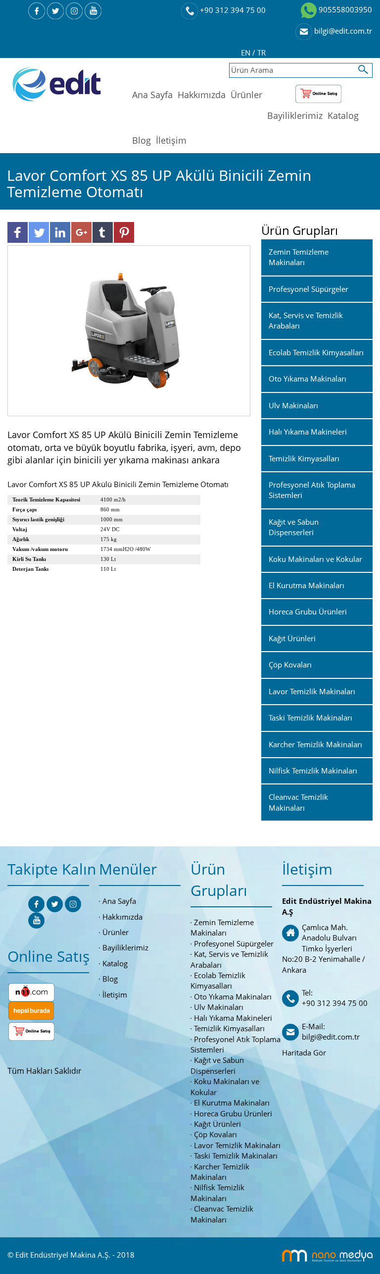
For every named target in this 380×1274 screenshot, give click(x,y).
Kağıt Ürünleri (217, 1124)
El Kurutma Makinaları (232, 1103)
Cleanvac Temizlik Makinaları (221, 1214)
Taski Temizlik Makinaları (236, 1156)
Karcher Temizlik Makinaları (219, 1172)
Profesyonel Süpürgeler (234, 943)
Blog (141, 140)
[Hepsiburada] (31, 1009)
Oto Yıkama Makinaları (233, 996)
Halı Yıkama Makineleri (233, 1018)
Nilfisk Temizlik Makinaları (217, 1192)
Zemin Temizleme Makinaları (222, 927)
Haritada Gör (304, 1052)
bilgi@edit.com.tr (342, 31)
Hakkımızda (202, 95)
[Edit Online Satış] (318, 92)
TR (261, 52)
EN (246, 52)
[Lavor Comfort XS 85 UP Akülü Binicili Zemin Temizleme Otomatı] (129, 330)
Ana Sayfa (152, 95)
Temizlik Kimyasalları (229, 1028)
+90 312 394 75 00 (232, 10)
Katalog (343, 115)
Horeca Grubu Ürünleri (233, 1113)
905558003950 (344, 9)
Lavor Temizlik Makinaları (237, 1145)
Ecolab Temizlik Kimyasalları (217, 980)
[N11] (31, 991)
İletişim (171, 140)
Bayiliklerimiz (295, 115)
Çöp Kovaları (215, 1134)
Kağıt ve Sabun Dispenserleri (217, 1065)
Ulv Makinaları (218, 1007)
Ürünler (246, 95)
